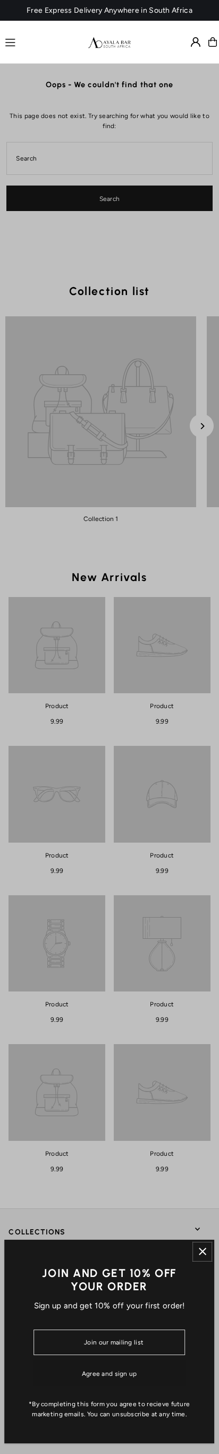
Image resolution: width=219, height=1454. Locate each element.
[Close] (202, 1251)
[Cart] (212, 42)
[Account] (195, 42)
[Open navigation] (42, 41)
